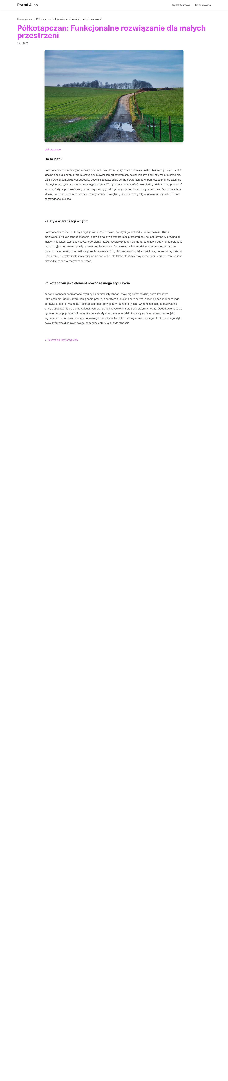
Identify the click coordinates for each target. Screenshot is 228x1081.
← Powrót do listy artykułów (61, 339)
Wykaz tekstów (181, 5)
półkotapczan (53, 149)
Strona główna (202, 5)
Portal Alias (27, 5)
